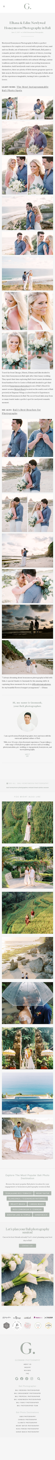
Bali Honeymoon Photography (33, 32)
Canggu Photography (27, 1420)
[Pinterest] (26, 1378)
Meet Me (27, 755)
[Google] (16, 1378)
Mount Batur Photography (27, 1426)
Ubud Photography (27, 1417)
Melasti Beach (20, 389)
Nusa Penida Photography (27, 1429)
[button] (4, 1281)
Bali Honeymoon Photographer (27, 1400)
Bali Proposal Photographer (27, 1396)
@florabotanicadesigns (41, 684)
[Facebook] (21, 1378)
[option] (27, 1279)
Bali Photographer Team (27, 1406)
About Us (27, 1364)
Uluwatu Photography (27, 1423)
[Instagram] (31, 1378)
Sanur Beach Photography (27, 1432)
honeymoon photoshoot (20, 386)
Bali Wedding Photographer (27, 1390)
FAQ (27, 1374)
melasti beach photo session (38, 787)
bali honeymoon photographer (17, 787)
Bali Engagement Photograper (27, 1393)
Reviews (27, 1370)
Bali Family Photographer (27, 1403)
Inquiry (27, 1367)
